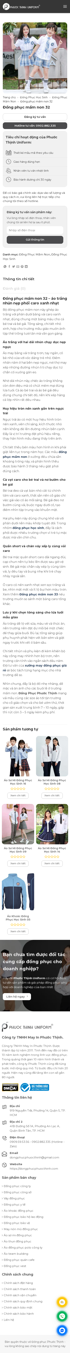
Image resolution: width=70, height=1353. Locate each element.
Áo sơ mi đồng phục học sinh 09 (18, 850)
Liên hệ (9, 1320)
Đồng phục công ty (17, 1186)
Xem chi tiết (18, 795)
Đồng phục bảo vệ (17, 1223)
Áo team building (16, 1253)
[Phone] (62, 1316)
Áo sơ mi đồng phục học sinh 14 (52, 850)
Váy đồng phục (14, 1198)
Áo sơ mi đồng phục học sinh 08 (52, 782)
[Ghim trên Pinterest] (22, 266)
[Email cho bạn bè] (17, 266)
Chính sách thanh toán (20, 1289)
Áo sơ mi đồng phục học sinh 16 (18, 782)
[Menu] (65, 6)
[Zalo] (62, 1330)
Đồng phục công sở (17, 1192)
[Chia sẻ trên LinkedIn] (26, 266)
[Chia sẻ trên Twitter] (13, 266)
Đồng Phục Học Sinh (34, 97)
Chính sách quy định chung (23, 1301)
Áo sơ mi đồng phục (18, 1235)
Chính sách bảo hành (19, 1313)
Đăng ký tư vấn (35, 117)
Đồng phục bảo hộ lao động (23, 1217)
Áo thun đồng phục (17, 1241)
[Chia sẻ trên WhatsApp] (5, 266)
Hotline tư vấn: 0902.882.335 (35, 125)
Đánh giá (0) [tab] (14, 288)
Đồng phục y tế (14, 1204)
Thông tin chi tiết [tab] (18, 279)
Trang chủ (9, 97)
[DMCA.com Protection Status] (10, 1087)
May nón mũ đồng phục (21, 1229)
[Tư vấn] (62, 1302)
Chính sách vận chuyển (20, 1295)
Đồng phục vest (15, 1266)
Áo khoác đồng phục (18, 1210)
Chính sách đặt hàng (18, 1283)
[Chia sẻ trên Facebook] (9, 266)
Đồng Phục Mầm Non (34, 254)
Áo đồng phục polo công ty (23, 1247)
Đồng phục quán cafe (19, 1260)
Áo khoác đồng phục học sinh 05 (18, 918)
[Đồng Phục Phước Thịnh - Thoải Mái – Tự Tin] (21, 6)
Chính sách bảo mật (18, 1307)
